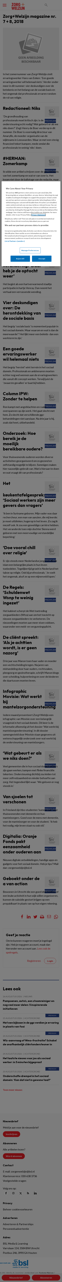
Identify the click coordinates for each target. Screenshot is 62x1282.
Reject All (20, 259)
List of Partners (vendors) (15, 241)
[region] (31, 223)
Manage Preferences (30, 250)
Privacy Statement (38, 215)
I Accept (41, 259)
